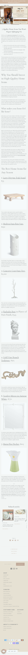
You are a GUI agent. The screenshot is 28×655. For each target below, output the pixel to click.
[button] (26, 7)
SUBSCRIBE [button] (20, 20)
